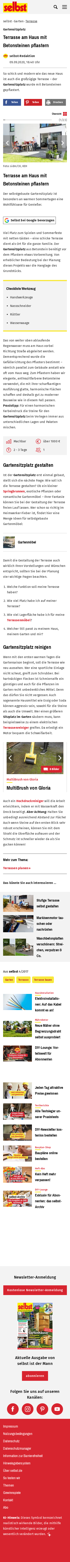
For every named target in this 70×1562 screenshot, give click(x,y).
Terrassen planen (15, 868)
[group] (35, 163)
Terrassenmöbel (19, 620)
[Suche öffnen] (56, 7)
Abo (5, 1507)
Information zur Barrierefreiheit (23, 1456)
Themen (8, 1485)
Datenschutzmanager (17, 1448)
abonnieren (35, 1376)
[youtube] (57, 1409)
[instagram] (27, 1409)
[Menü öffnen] (64, 7)
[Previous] (7, 143)
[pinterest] (42, 1409)
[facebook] (13, 1409)
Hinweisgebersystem (17, 1463)
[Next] (62, 143)
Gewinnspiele (12, 1492)
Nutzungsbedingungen (17, 1433)
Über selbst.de (12, 1470)
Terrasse (31, 21)
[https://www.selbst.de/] (15, 7)
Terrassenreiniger (16, 727)
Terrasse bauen (43, 979)
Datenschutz (11, 1441)
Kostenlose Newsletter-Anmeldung (35, 1290)
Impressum (10, 1426)
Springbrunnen (14, 491)
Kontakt (8, 1500)
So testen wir (11, 1478)
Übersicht (56, 114)
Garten (19, 21)
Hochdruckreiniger (30, 801)
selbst (7, 21)
